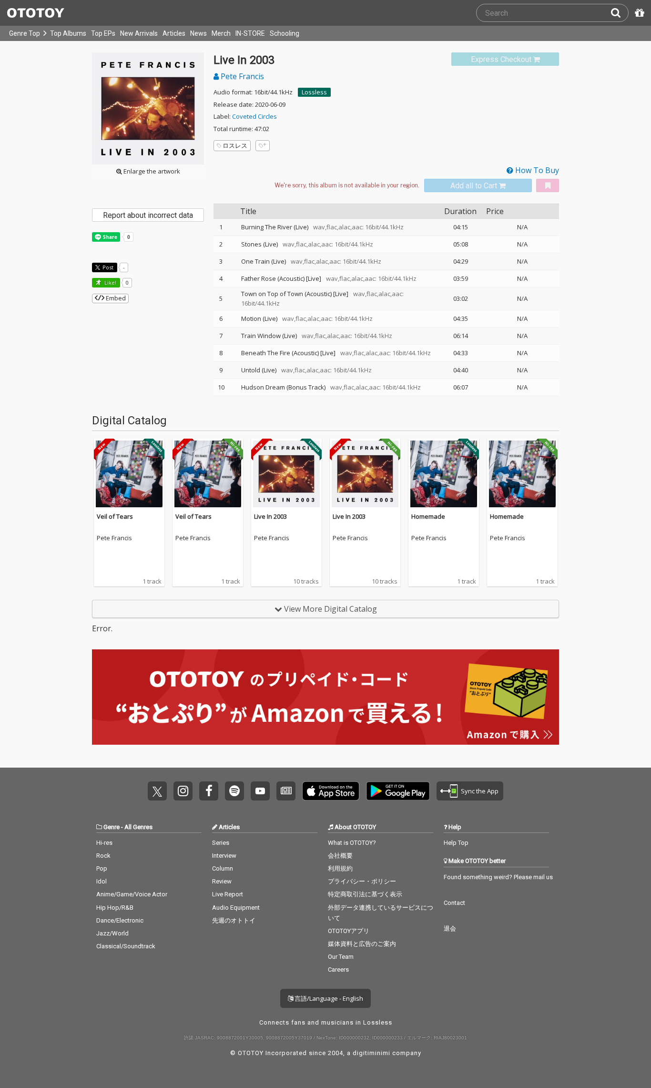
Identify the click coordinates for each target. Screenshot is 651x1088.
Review (222, 881)
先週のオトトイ (233, 920)
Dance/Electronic (119, 920)
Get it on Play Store (398, 791)
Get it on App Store (330, 791)
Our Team (341, 956)
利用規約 (340, 868)
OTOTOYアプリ (348, 930)
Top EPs (103, 33)
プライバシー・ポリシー (362, 881)
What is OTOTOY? (352, 842)
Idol (101, 881)
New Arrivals (139, 33)
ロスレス (235, 145)
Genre (111, 827)
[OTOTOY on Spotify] (234, 791)
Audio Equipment (236, 907)
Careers (338, 969)
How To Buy (536, 170)
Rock (103, 855)
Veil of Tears (115, 516)
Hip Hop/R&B (114, 907)
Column (222, 868)
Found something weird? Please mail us (498, 877)
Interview (224, 855)
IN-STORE (250, 33)
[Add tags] (262, 145)
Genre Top (24, 33)
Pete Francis (241, 76)
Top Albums (68, 33)
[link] (505, 59)
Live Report (227, 894)
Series (220, 842)
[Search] (619, 12)
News (198, 33)
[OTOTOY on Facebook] (208, 791)
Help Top (456, 842)
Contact (454, 902)
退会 (450, 928)
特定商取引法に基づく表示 (365, 894)
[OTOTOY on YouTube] (260, 791)
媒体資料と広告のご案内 (362, 943)
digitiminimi (371, 1053)
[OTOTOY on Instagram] (183, 791)
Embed (115, 298)
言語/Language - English (328, 998)
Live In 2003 (270, 516)
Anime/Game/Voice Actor (131, 894)
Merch (221, 33)
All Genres (138, 827)
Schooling (284, 33)
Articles (174, 33)
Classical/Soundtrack (125, 946)
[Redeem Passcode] (638, 13)
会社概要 (340, 855)
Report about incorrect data (148, 215)
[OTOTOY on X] (157, 791)
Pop (101, 868)
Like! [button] (109, 282)
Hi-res (104, 842)
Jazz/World (112, 933)
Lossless (314, 92)
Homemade (428, 516)
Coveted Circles (254, 116)
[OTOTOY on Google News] (285, 791)
